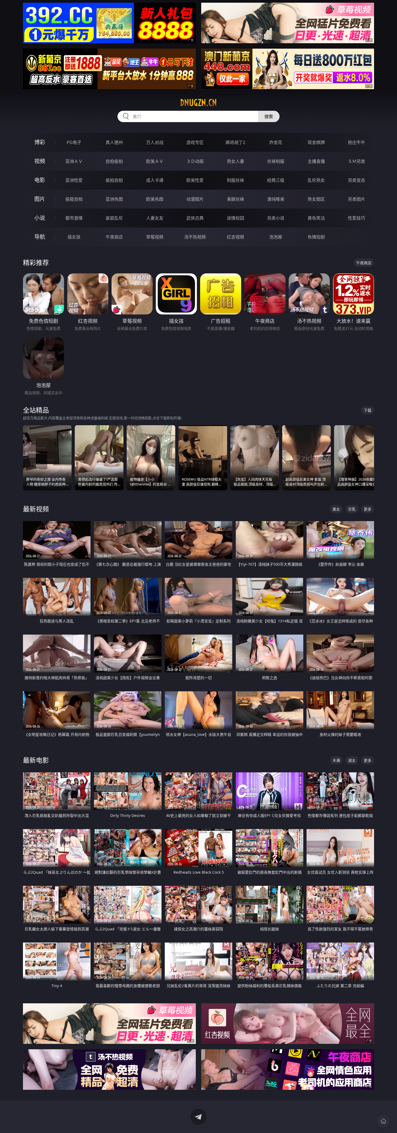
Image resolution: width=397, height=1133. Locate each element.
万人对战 (154, 142)
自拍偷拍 (114, 161)
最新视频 (36, 508)
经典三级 (275, 180)
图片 (39, 199)
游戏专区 (195, 142)
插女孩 (74, 237)
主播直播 (316, 161)
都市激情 (74, 218)
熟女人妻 (235, 161)
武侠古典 (195, 218)
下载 (367, 410)
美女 (336, 509)
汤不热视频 (195, 237)
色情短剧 (316, 237)
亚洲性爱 (74, 180)
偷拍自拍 (114, 180)
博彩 (39, 142)
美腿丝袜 (235, 199)
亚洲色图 (114, 199)
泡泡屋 (275, 237)
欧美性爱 (195, 180)
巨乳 (352, 509)
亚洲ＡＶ (74, 161)
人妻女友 (154, 218)
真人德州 (114, 142)
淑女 (352, 760)
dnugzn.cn (198, 102)
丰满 (336, 760)
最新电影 (36, 760)
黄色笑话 (316, 218)
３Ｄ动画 (195, 161)
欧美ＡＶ (154, 161)
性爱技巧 (356, 218)
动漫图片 (195, 199)
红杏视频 (235, 237)
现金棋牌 (316, 142)
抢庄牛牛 (356, 142)
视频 (39, 161)
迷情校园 (235, 218)
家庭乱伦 (114, 218)
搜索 (268, 116)
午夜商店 (114, 237)
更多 (367, 509)
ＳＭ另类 (356, 161)
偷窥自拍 (74, 199)
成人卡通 (154, 180)
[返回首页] (383, 1121)
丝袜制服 (275, 161)
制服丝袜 (235, 180)
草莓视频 (154, 237)
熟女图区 (316, 199)
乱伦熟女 (316, 180)
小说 (39, 218)
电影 (39, 180)
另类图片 (356, 199)
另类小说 (275, 218)
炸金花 (275, 142)
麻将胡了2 (235, 142)
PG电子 (74, 142)
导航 (39, 236)
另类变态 (356, 180)
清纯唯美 (275, 199)
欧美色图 (154, 199)
